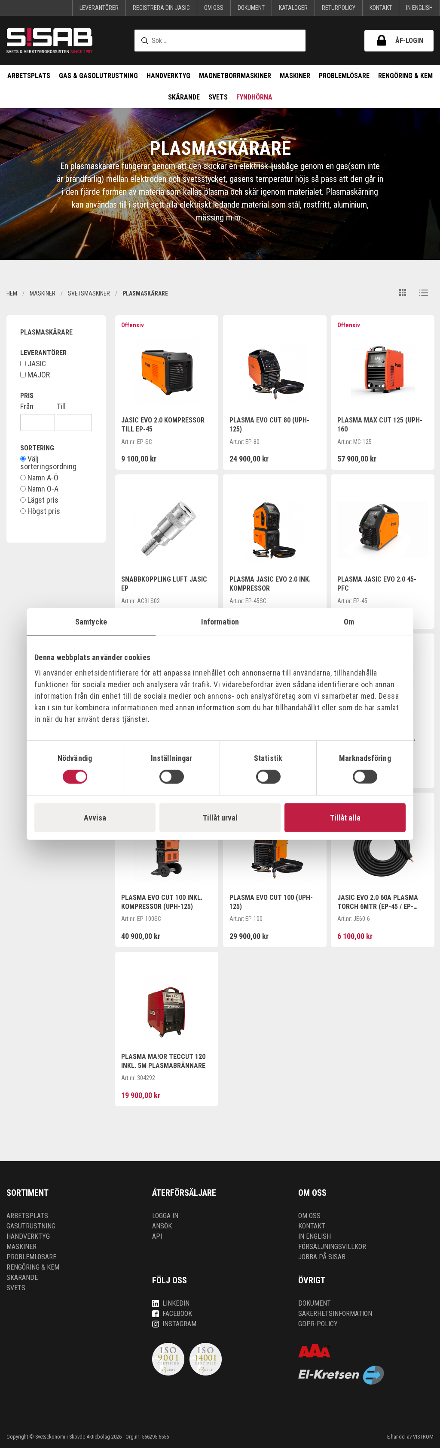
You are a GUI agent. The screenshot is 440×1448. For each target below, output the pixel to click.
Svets (218, 97)
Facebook (177, 1313)
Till (61, 406)
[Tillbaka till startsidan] (49, 40)
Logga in (165, 1216)
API (157, 1236)
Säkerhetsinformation (335, 1313)
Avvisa (95, 817)
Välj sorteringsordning (48, 463)
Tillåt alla (345, 817)
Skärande (184, 97)
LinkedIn (175, 1303)
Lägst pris (42, 500)
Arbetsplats (28, 76)
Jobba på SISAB (321, 1257)
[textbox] (220, 40)
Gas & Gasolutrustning (98, 76)
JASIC (36, 364)
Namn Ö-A (42, 489)
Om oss (213, 7)
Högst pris (43, 511)
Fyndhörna (254, 97)
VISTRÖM (423, 1436)
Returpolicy (338, 7)
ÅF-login (409, 40)
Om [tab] (349, 621)
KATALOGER (293, 7)
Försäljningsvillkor (332, 1247)
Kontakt (381, 7)
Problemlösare (344, 76)
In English (419, 7)
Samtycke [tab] (91, 621)
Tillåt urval (220, 817)
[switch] (171, 776)
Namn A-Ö (42, 478)
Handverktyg (168, 76)
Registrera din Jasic (161, 7)
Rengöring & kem (405, 76)
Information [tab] (220, 621)
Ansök (162, 1226)
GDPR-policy (318, 1324)
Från (27, 406)
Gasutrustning (30, 1226)
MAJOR (38, 375)
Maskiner (295, 76)
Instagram (179, 1324)
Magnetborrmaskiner (235, 76)
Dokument (251, 7)
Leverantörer (99, 7)
